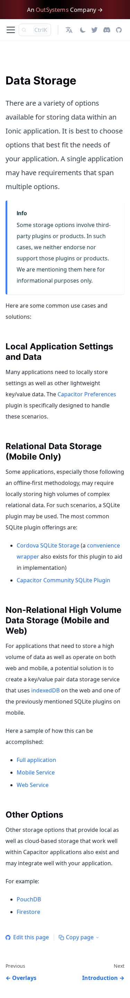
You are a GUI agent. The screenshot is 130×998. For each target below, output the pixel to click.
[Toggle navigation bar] (11, 30)
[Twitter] (94, 29)
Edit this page (31, 937)
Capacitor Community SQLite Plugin (63, 580)
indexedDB (45, 690)
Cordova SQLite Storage (48, 545)
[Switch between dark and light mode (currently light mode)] (83, 30)
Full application (36, 760)
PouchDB (29, 899)
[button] (70, 29)
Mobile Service (36, 772)
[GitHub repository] (118, 29)
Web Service (33, 785)
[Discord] (107, 29)
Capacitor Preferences (87, 394)
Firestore (28, 912)
